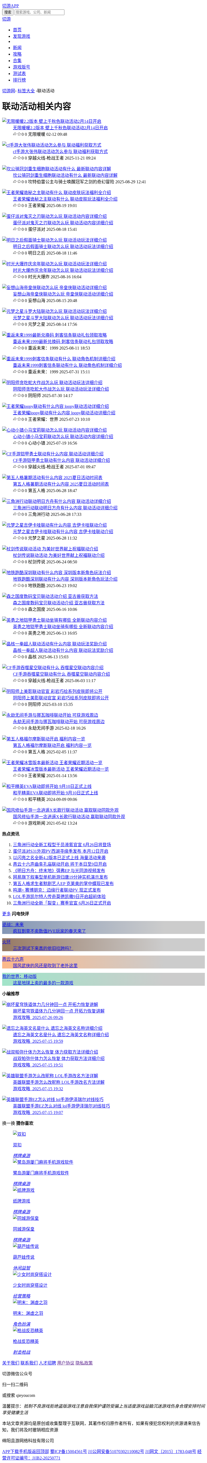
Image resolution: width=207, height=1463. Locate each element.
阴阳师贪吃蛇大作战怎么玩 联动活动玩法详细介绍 (61, 389)
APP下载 (10, 1451)
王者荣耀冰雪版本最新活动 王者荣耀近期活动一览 (61, 769)
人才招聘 (47, 1363)
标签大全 (26, 91)
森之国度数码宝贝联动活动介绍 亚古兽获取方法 (59, 603)
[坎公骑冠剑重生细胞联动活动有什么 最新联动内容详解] (56, 169)
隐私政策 (84, 1363)
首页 (17, 30)
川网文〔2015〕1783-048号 (170, 1451)
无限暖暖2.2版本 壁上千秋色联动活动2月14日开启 (60, 128)
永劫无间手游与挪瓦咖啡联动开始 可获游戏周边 (59, 721)
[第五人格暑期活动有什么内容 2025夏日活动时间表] (52, 477)
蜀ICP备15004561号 (68, 1451)
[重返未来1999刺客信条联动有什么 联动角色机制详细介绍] (58, 359)
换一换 (8, 1123)
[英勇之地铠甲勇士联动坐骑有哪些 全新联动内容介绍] (54, 620)
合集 (17, 60)
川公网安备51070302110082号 (116, 1451)
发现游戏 (21, 36)
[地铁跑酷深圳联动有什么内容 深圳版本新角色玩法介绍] (56, 572)
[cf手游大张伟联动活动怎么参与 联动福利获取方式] (51, 145)
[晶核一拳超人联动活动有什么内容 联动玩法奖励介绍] (54, 644)
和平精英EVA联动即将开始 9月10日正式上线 (55, 793)
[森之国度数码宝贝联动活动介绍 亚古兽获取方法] (50, 596)
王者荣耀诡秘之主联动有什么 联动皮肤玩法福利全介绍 (65, 199)
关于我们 (10, 1363)
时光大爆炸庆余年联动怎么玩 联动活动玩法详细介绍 (63, 270)
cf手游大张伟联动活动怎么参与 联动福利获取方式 (60, 151)
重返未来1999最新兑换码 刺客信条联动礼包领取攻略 (63, 341)
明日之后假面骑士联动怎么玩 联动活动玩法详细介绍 (63, 246)
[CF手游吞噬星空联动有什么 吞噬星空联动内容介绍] (53, 667)
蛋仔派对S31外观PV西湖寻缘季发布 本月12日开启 (60, 851)
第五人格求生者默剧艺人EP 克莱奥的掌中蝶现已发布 (63, 883)
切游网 (8, 91)
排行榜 (19, 80)
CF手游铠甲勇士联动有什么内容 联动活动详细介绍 (61, 460)
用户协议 (65, 1363)
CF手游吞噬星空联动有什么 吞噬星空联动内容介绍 (61, 674)
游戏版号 (21, 67)
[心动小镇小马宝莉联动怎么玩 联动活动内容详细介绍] (54, 430)
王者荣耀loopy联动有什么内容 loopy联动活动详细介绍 (64, 413)
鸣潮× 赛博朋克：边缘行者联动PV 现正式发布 (57, 890)
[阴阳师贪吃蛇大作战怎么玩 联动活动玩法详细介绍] (52, 382)
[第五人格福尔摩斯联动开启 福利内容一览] (43, 739)
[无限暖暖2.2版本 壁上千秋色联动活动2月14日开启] (51, 121)
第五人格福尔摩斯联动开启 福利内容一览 (52, 745)
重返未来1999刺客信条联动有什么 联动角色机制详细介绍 (67, 365)
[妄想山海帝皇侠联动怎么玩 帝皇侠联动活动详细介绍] (54, 287)
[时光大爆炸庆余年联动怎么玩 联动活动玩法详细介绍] (54, 264)
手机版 (25, 1451)
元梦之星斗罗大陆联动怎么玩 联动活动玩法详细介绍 (63, 318)
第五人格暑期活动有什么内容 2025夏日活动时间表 (61, 484)
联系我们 (29, 1363)
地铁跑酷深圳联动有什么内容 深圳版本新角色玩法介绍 (65, 579)
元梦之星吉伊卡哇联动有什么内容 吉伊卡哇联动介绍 (63, 531)
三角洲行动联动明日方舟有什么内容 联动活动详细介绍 (65, 508)
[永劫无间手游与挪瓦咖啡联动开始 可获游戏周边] (50, 715)
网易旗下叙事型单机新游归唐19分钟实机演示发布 (60, 877)
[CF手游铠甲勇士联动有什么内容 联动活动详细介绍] (53, 454)
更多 (6, 914)
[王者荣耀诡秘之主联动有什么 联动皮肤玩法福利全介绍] (56, 192)
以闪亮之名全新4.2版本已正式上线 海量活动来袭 (59, 857)
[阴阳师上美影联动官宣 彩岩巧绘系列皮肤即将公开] (52, 691)
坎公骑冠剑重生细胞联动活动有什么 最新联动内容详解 (65, 175)
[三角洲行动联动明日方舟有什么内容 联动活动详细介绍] (56, 501)
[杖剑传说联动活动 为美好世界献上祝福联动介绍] (50, 549)
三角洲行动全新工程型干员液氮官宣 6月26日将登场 (62, 844)
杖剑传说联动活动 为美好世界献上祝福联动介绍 (59, 555)
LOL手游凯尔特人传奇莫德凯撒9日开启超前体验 (59, 896)
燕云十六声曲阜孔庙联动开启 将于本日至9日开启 (60, 864)
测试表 (19, 73)
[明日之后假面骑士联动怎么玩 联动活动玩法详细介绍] (54, 240)
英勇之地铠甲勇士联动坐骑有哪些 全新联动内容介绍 (63, 626)
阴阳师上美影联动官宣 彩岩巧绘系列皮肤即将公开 (61, 698)
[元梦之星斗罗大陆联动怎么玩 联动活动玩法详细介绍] (54, 311)
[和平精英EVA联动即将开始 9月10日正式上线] (47, 786)
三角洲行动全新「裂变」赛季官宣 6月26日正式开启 (62, 903)
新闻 (17, 47)
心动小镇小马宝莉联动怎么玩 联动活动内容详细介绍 (63, 436)
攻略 (17, 54)
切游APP (10, 6)
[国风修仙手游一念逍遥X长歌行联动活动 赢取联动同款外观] (60, 810)
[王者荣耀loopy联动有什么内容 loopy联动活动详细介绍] (55, 406)
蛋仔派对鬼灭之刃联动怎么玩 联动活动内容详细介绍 (63, 223)
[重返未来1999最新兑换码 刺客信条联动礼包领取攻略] (54, 335)
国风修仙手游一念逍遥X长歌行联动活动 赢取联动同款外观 (69, 816)
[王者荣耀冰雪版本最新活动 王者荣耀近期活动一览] (52, 762)
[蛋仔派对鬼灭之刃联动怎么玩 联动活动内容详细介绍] (54, 216)
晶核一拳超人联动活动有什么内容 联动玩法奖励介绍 (63, 650)
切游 (6, 19)
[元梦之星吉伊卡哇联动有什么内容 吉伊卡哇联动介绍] (54, 525)
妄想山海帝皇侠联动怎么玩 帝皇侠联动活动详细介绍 (63, 294)
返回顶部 (40, 1451)
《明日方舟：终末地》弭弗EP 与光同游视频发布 (59, 870)
